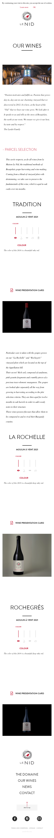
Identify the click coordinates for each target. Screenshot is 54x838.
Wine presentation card (29, 290)
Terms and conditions (19, 828)
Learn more (24, 7)
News (27, 786)
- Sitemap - (32, 828)
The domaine (27, 774)
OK (34, 7)
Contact (27, 793)
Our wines (27, 780)
